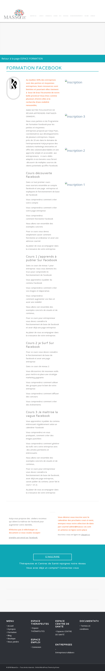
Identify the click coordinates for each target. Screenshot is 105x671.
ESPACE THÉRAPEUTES (40, 622)
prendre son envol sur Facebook (23, 537)
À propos (12, 629)
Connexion (36, 647)
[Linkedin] (97, 667)
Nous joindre (13, 641)
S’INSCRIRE (52, 556)
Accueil (10, 625)
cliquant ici (85, 534)
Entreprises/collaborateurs (67, 652)
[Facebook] (93, 667)
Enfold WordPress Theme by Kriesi (47, 667)
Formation (12, 632)
